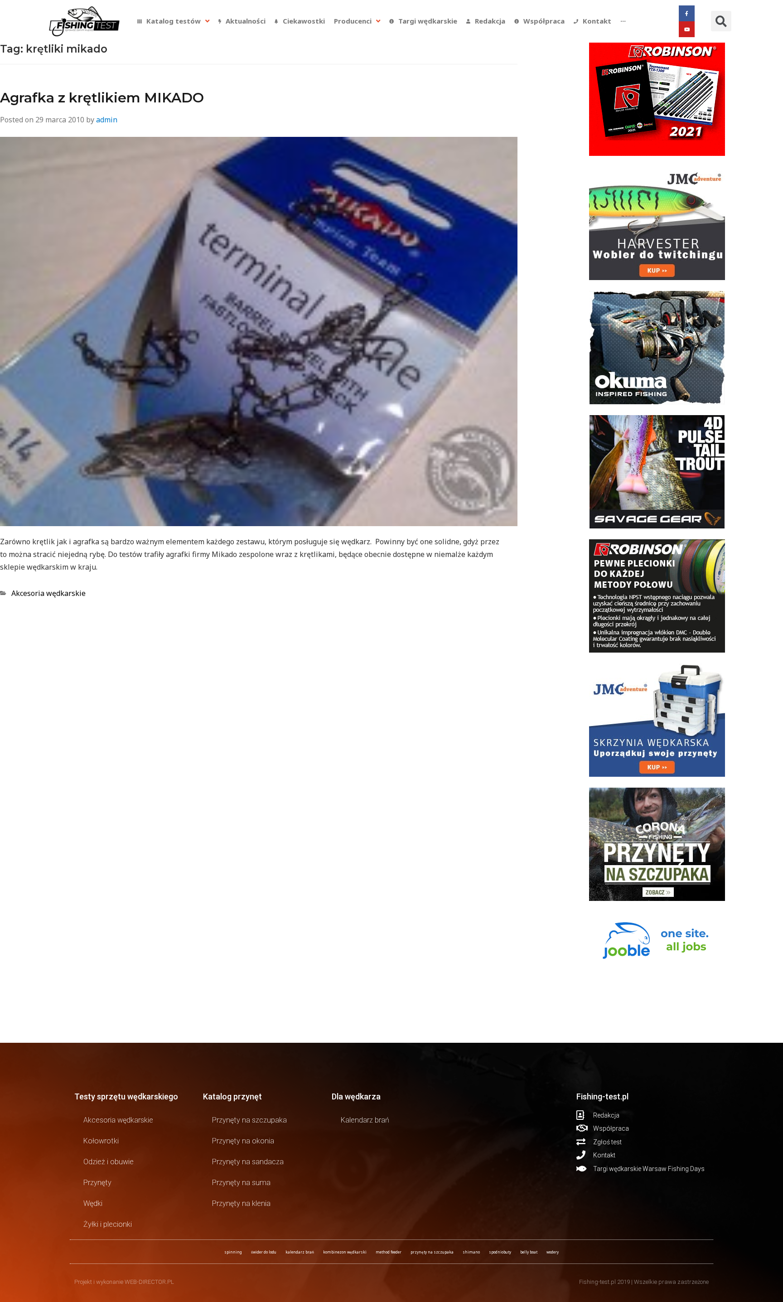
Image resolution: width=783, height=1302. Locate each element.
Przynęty (97, 1182)
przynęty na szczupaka (432, 1251)
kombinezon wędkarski (345, 1251)
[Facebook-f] (687, 13)
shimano (471, 1251)
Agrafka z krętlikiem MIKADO (102, 97)
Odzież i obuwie (108, 1161)
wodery (552, 1251)
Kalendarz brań (365, 1120)
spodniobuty (500, 1251)
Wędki (92, 1203)
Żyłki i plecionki (107, 1224)
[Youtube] (687, 29)
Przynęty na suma (241, 1182)
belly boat (528, 1251)
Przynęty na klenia (241, 1203)
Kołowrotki (101, 1141)
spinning (233, 1251)
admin (106, 120)
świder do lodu (263, 1251)
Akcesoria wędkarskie (48, 593)
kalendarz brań (299, 1251)
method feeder (388, 1251)
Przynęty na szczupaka (249, 1120)
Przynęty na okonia (243, 1141)
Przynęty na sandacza (248, 1161)
